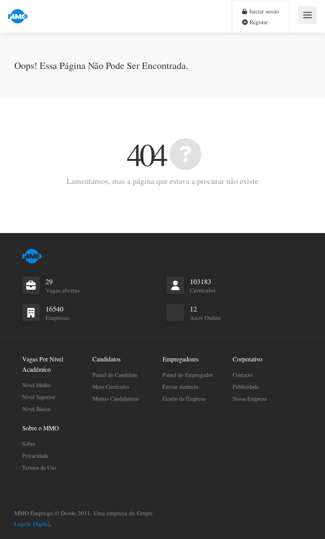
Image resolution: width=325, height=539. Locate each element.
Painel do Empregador (187, 374)
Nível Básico (36, 409)
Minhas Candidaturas (115, 398)
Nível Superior (38, 397)
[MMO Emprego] (17, 12)
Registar (258, 22)
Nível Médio (36, 385)
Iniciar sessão (263, 11)
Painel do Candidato (115, 374)
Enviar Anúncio (180, 386)
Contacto (242, 374)
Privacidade (35, 455)
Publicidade (246, 386)
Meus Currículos (110, 386)
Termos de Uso (39, 467)
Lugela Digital (32, 524)
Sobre (28, 443)
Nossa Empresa (250, 398)
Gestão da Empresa (183, 398)
